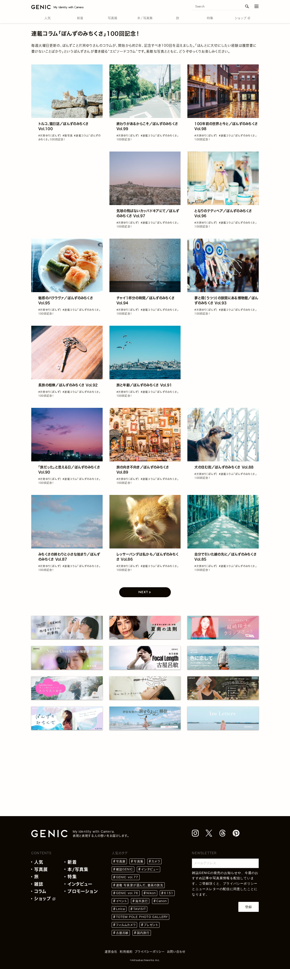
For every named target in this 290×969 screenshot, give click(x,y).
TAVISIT (139, 909)
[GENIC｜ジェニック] (57, 6)
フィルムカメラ (126, 924)
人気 (38, 862)
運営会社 (111, 951)
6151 (168, 893)
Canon (161, 901)
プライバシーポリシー (240, 883)
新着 (72, 862)
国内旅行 (143, 932)
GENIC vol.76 (127, 893)
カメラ (156, 861)
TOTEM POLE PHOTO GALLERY (142, 916)
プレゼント (151, 924)
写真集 (138, 861)
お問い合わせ (176, 951)
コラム (40, 891)
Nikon (151, 893)
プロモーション (83, 891)
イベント (121, 901)
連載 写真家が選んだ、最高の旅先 (139, 885)
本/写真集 (78, 869)
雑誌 (38, 884)
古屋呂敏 (122, 932)
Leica (120, 909)
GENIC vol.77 (127, 877)
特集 (72, 876)
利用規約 (126, 951)
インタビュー (80, 884)
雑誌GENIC (124, 869)
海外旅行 (141, 901)
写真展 (41, 869)
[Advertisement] (67, 180)
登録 (248, 907)
